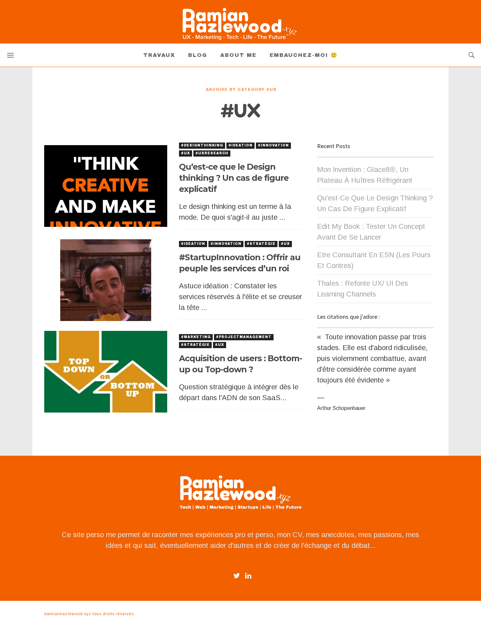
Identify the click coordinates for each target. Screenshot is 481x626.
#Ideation (240, 145)
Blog (197, 55)
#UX (185, 153)
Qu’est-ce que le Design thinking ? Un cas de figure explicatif (234, 178)
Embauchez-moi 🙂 (304, 55)
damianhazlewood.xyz (67, 614)
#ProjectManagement (244, 337)
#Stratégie (261, 243)
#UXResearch (211, 153)
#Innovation (273, 145)
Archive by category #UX (241, 89)
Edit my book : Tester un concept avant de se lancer (371, 231)
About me (238, 55)
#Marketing (196, 337)
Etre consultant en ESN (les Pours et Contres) (374, 260)
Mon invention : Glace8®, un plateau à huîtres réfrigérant (364, 174)
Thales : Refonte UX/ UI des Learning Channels (362, 288)
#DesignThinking (202, 145)
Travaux (159, 55)
